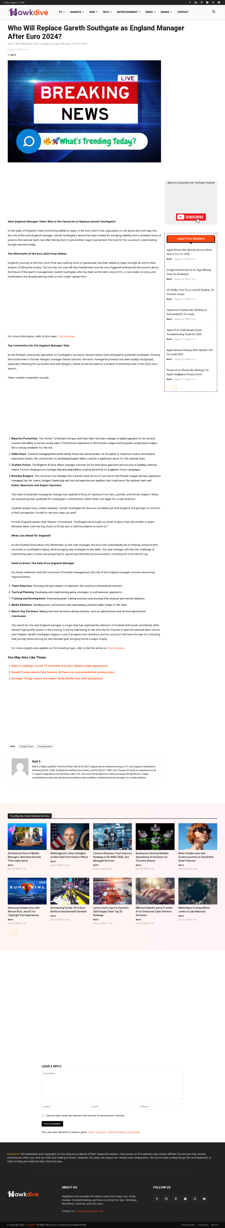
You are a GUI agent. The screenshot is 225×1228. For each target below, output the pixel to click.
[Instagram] (195, 2)
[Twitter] (213, 2)
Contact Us (203, 1224)
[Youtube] (218, 2)
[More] (148, 792)
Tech (106, 12)
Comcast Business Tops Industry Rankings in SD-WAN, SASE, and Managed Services (112, 857)
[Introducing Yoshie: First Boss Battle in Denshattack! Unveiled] (69, 891)
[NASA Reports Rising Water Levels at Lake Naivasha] (197, 891)
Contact (183, 12)
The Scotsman (66, 336)
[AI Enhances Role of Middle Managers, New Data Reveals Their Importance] (27, 836)
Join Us (214, 1224)
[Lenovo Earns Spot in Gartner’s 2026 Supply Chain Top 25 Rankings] (112, 891)
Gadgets (75, 12)
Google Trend (26, 746)
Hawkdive (31, 1224)
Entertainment (127, 12)
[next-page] (174, 387)
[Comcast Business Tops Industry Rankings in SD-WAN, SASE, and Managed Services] (112, 836)
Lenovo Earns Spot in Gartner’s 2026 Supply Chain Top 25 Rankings (111, 911)
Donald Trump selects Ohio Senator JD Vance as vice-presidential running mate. (63, 672)
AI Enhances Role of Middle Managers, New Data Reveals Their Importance (24, 857)
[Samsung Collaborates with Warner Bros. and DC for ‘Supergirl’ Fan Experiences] (27, 891)
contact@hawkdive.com (89, 1211)
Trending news (45, 746)
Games (165, 12)
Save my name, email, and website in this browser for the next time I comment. (85, 1115)
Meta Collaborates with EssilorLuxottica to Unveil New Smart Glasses (195, 857)
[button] (214, 12)
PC (60, 12)
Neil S (13, 54)
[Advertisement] (84, 193)
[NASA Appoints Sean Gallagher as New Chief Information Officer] (69, 836)
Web (92, 12)
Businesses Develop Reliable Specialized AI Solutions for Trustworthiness (152, 857)
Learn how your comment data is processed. (114, 1132)
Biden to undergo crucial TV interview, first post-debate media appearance (59, 665)
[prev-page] (169, 387)
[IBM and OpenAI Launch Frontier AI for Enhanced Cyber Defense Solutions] (155, 891)
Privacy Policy (188, 1224)
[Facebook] (189, 2)
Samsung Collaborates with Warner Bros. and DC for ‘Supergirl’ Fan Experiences (24, 911)
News (149, 12)
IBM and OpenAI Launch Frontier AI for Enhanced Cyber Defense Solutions (154, 911)
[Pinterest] (201, 2)
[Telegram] (207, 2)
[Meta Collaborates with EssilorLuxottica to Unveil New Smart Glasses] (197, 836)
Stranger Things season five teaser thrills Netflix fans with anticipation (57, 678)
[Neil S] (20, 769)
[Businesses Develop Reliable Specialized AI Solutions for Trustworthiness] (155, 836)
